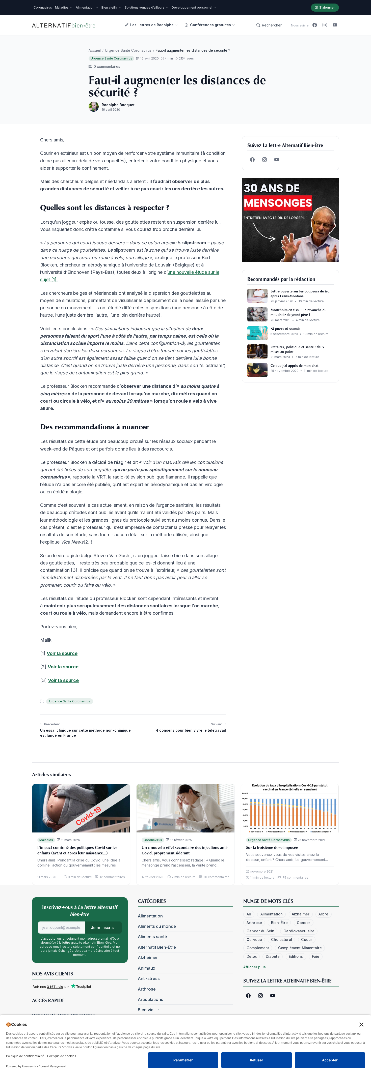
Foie (315, 956)
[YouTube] (335, 25)
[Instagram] (325, 25)
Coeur (306, 939)
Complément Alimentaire (300, 948)
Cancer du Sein (260, 931)
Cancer (303, 922)
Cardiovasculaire (298, 931)
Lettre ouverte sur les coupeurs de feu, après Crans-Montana (301, 293)
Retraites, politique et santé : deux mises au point (297, 349)
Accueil (95, 50)
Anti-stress (149, 978)
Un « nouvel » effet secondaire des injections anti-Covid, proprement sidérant (185, 850)
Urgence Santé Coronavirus (128, 50)
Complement (258, 948)
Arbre (323, 914)
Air (249, 914)
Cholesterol (281, 939)
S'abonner (327, 7)
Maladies (46, 840)
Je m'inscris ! (103, 927)
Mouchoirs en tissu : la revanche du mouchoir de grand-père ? (299, 312)
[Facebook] (315, 25)
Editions (296, 956)
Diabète (273, 956)
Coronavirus (153, 840)
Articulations (150, 999)
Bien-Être (279, 922)
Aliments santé (152, 936)
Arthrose (147, 989)
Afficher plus (254, 967)
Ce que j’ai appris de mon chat (295, 365)
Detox (252, 956)
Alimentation (150, 915)
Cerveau (254, 939)
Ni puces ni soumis (285, 328)
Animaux (146, 968)
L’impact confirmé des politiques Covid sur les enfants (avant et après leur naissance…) (77, 850)
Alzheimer (148, 957)
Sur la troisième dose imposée (272, 847)
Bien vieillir (148, 1009)
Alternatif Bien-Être (157, 947)
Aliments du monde (157, 926)
